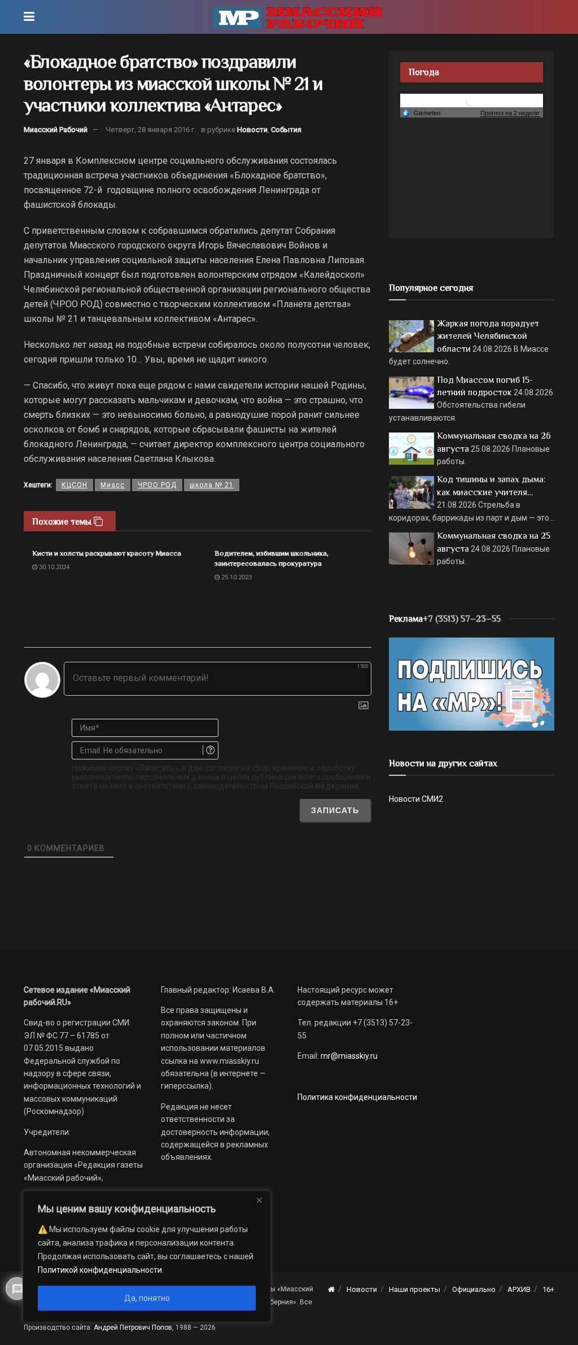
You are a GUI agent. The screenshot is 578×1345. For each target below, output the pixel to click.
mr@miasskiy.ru (348, 1055)
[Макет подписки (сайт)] (471, 683)
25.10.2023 (236, 577)
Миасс (112, 485)
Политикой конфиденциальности (100, 1269)
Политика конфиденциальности (357, 1097)
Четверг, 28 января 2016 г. (151, 129)
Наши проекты (414, 1289)
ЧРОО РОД (157, 485)
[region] (147, 1256)
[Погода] (421, 112)
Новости (252, 129)
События (286, 129)
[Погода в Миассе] (471, 99)
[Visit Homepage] (297, 17)
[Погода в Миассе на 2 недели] (510, 113)
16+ (548, 1289)
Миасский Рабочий (55, 129)
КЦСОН (74, 485)
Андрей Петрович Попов (133, 1327)
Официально (474, 1289)
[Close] (259, 1200)
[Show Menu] (29, 17)
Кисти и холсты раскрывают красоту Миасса (106, 553)
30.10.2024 (53, 567)
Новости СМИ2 (416, 798)
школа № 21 (212, 485)
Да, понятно (147, 1298)
